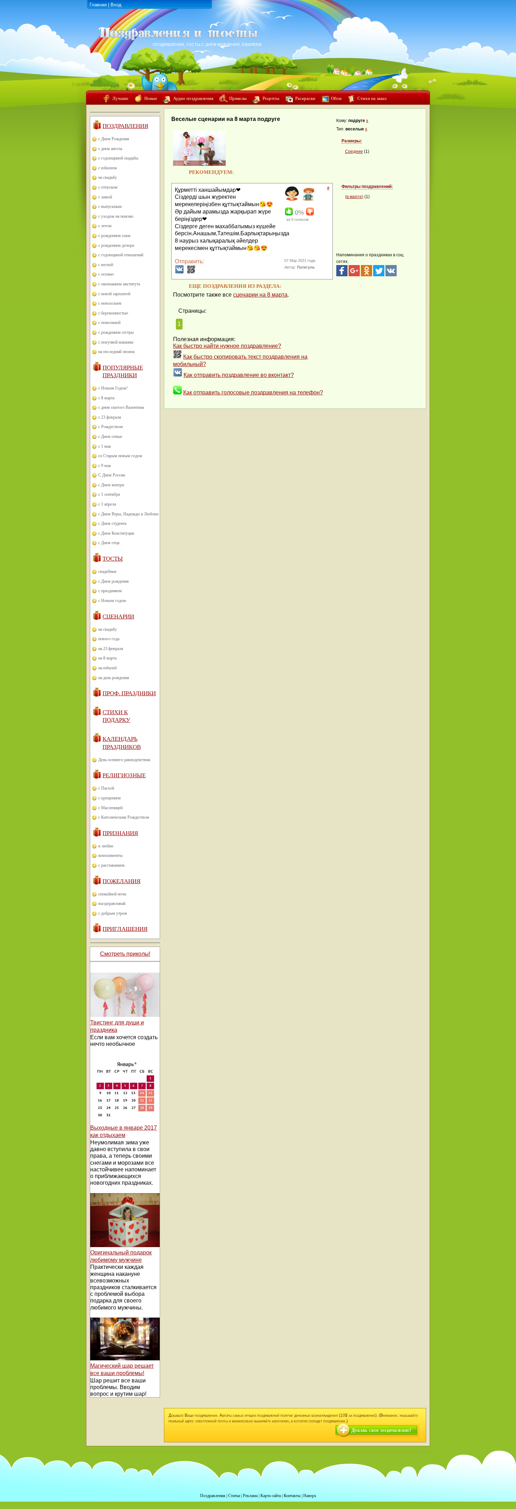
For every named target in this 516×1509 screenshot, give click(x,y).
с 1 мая (104, 446)
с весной (105, 264)
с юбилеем (107, 167)
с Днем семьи (110, 436)
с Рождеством (110, 426)
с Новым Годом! (113, 388)
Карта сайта (270, 1495)
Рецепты (271, 98)
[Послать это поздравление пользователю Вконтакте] (179, 272)
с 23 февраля (109, 417)
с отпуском (108, 187)
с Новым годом (112, 600)
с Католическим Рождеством (123, 817)
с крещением (109, 798)
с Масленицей (110, 807)
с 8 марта (106, 397)
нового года (108, 638)
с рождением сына (114, 235)
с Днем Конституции (116, 533)
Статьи (234, 1495)
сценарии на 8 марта (260, 295)
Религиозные (124, 775)
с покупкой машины (115, 342)
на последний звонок (116, 351)
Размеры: (352, 140)
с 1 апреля (107, 504)
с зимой (105, 197)
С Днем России (111, 475)
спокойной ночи (112, 894)
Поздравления (125, 126)
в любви (105, 846)
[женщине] (291, 199)
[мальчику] (308, 199)
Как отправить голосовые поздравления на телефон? (253, 392)
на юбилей (107, 667)
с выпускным (110, 206)
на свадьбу (107, 177)
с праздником (110, 590)
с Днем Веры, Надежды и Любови (128, 514)
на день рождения (113, 677)
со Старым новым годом (120, 455)
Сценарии (118, 616)
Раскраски (305, 98)
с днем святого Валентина (121, 407)
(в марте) (354, 196)
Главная (98, 4)
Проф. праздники (129, 693)
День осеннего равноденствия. (124, 759)
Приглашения (124, 929)
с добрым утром (112, 913)
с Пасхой (106, 788)
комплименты (110, 855)
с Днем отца (108, 542)
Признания (120, 833)
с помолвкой (109, 322)
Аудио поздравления (193, 98)
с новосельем (109, 303)
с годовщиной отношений (120, 254)
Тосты (112, 558)
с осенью (106, 274)
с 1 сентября (109, 494)
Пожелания (121, 881)
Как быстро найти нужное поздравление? (227, 346)
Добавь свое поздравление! (381, 1430)
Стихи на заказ (371, 98)
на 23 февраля (110, 648)
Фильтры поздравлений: (367, 186)
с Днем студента (112, 523)
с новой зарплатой (114, 293)
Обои (336, 98)
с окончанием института (119, 284)
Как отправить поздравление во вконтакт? (239, 375)
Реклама (250, 1495)
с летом (105, 225)
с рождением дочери (116, 245)
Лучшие (120, 98)
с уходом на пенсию (115, 216)
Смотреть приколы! (125, 954)
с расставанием (111, 865)
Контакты (292, 1495)
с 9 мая (104, 465)
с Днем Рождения (113, 138)
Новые (150, 98)
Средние (354, 151)
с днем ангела (110, 148)
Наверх (309, 1495)
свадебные (107, 571)
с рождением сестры (116, 332)
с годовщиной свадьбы (118, 158)
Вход (116, 4)
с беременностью (113, 313)
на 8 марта (107, 658)
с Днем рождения (113, 581)
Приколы (238, 98)
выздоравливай (111, 903)
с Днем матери (111, 484)
